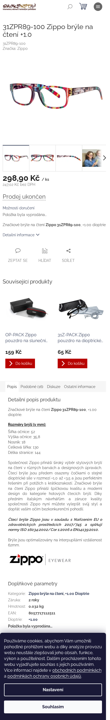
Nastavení (53, 689)
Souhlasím (53, 706)
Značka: (15, 48)
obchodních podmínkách (76, 670)
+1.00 (33, 619)
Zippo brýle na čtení (46, 593)
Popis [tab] (12, 387)
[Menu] (98, 6)
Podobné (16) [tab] (32, 387)
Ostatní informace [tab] (79, 387)
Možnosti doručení (18, 208)
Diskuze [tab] (53, 387)
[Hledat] (70, 6)
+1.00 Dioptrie (77, 593)
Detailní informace (18, 235)
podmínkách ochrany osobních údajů (44, 676)
